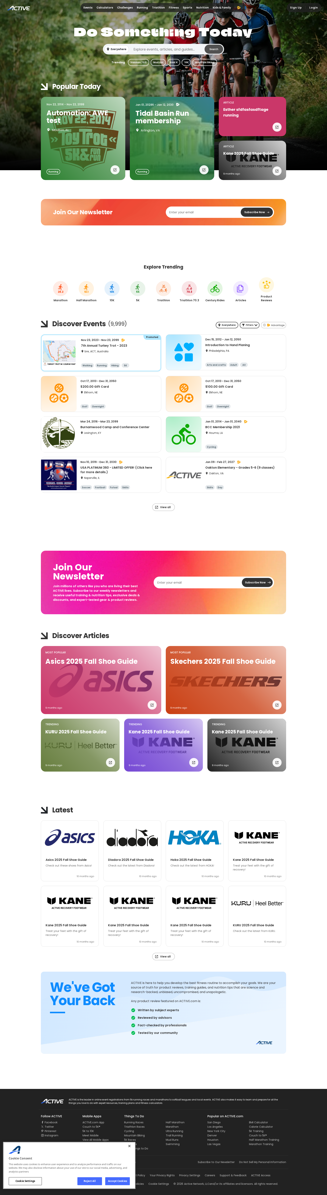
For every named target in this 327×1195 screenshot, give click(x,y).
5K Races (130, 1140)
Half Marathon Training (264, 1140)
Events (88, 7)
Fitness (174, 7)
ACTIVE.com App (93, 1122)
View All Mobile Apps (96, 1140)
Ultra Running (174, 1131)
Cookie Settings (25, 1181)
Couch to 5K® (91, 1127)
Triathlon (158, 7)
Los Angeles (215, 1127)
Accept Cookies (117, 1181)
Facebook (51, 1122)
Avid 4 (174, 62)
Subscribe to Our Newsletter (216, 1162)
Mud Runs (172, 1140)
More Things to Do (136, 1148)
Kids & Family (222, 7)
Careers (210, 1175)
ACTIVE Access (260, 1175)
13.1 (86, 292)
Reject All (90, 1181)
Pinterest (50, 1131)
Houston (212, 1140)
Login (313, 7)
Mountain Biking (204, 62)
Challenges (125, 7)
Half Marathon (175, 1122)
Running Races (133, 1122)
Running (142, 7)
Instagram (51, 1135)
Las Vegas (213, 1144)
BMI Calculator (258, 1122)
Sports (187, 7)
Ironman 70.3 (138, 62)
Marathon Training (261, 1144)
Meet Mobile (91, 1135)
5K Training (256, 1131)
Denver (212, 1135)
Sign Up (296, 7)
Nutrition (202, 7)
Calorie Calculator (261, 1127)
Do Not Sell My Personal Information (262, 1162)
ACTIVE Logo (49, 1100)
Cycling (129, 1131)
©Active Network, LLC (191, 1184)
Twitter (49, 1127)
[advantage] (238, 7)
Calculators (105, 7)
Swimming (173, 1144)
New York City (216, 1131)
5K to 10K (88, 1131)
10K (186, 62)
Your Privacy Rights (162, 1175)
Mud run (158, 62)
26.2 (60, 292)
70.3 (189, 292)
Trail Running (174, 1135)
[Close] (129, 1146)
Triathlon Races (134, 1127)
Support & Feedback (233, 1175)
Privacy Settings (189, 1175)
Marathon (172, 1127)
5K (138, 292)
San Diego (214, 1122)
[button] (163, 49)
